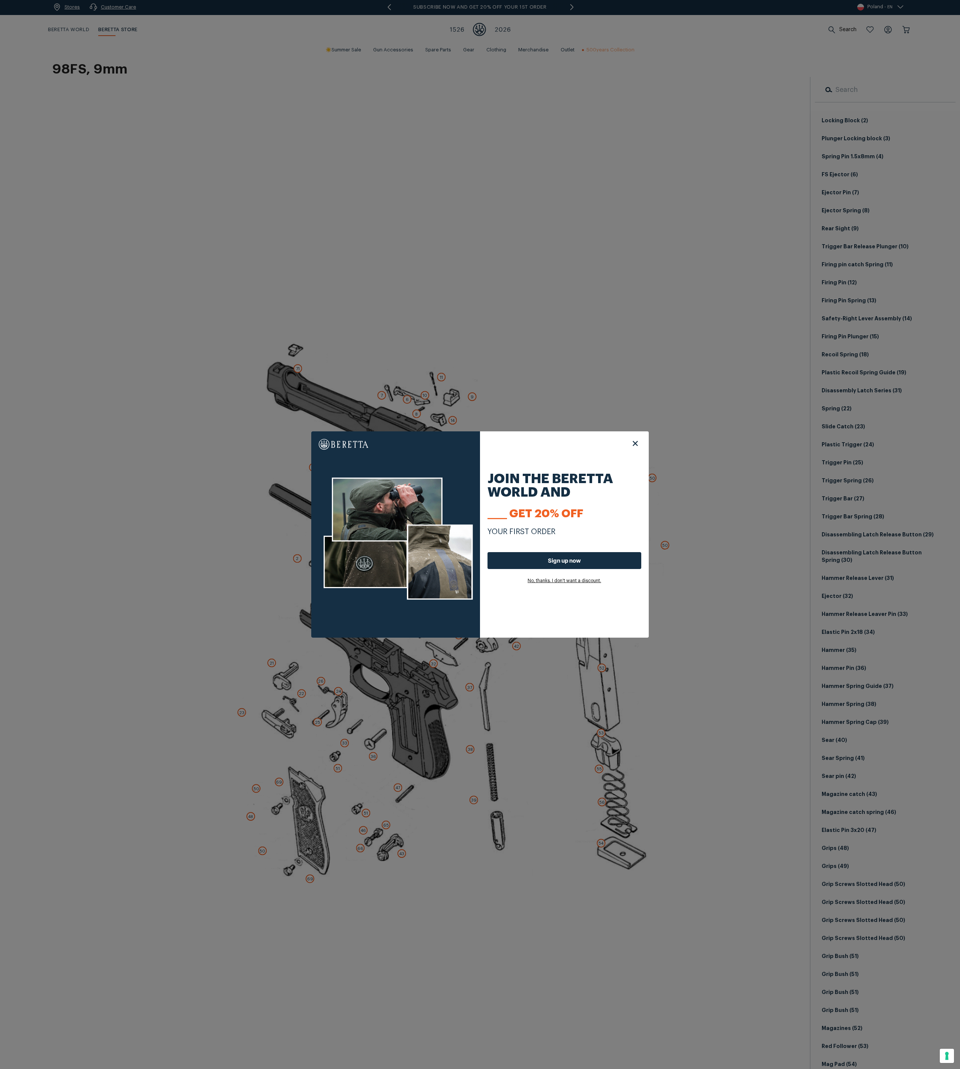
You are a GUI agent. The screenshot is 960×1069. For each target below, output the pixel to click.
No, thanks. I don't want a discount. (564, 580)
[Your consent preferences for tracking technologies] (947, 1056)
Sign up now (564, 560)
